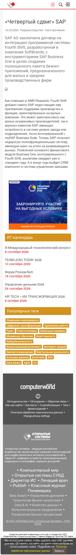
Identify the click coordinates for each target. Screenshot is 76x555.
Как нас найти (13, 405)
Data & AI (21, 505)
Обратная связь (57, 401)
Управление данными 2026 (24, 284)
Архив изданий (37, 408)
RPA (50, 357)
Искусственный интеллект (23, 346)
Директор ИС (23, 480)
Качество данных (45, 505)
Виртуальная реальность (52, 352)
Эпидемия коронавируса (22, 320)
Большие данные (17, 357)
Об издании (37, 401)
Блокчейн (38, 357)
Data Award (13, 362)
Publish (20, 485)
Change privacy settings (37, 415)
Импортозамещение (19, 352)
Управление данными (47, 495)
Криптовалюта (45, 336)
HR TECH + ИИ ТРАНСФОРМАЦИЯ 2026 (35, 296)
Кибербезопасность (19, 341)
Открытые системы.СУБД (39, 475)
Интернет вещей (55, 346)
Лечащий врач (54, 480)
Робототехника (27, 330)
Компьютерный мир (39, 470)
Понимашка (39, 490)
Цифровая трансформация (23, 325)
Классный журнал (48, 485)
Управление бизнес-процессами (36, 514)
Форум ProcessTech (19, 272)
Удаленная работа (56, 325)
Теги (65, 405)
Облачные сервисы (52, 330)
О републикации (50, 405)
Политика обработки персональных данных (37, 412)
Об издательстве (17, 401)
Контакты (31, 405)
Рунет (10, 330)
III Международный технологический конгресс (38, 247)
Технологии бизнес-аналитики (36, 500)
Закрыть (59, 550)
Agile (27, 362)
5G (35, 362)
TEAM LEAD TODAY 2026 (23, 259)
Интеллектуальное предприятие (37, 510)
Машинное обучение (19, 336)
